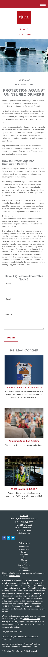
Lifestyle (24, 562)
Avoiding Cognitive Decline (24, 441)
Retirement (24, 547)
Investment (24, 549)
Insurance (24, 554)
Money (24, 560)
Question (8, 314)
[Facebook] (26, 29)
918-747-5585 (25, 35)
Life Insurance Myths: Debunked (24, 387)
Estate (24, 552)
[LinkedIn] (24, 29)
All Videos (24, 568)
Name (8, 284)
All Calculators (24, 570)
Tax (24, 557)
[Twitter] (20, 29)
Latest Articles (24, 565)
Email (8, 299)
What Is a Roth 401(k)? (24, 489)
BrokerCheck (14, 576)
